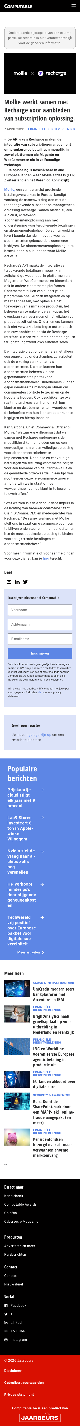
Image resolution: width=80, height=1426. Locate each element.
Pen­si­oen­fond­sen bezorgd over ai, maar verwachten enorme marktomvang (52, 1147)
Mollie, (9, 190)
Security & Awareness (51, 1095)
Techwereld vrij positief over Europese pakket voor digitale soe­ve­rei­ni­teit (21, 930)
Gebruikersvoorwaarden (24, 1383)
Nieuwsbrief (13, 1284)
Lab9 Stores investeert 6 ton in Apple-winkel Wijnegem (20, 828)
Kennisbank (13, 1196)
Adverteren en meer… (20, 1246)
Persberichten (15, 1254)
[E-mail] (9, 581)
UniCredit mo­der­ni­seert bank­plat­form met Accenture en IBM (53, 994)
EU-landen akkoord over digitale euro (54, 1084)
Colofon (10, 1213)
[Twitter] (25, 581)
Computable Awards (20, 1204)
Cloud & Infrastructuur (53, 982)
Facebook (18, 1306)
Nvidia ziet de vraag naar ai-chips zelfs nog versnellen (21, 861)
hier (46, 558)
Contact (10, 1276)
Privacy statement (19, 1395)
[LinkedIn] (17, 581)
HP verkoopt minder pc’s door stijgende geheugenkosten (21, 895)
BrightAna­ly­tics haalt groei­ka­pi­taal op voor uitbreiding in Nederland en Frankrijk (53, 1024)
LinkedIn (17, 1323)
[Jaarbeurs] (40, 1416)
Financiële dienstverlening (51, 129)
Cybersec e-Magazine (21, 1221)
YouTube (18, 1331)
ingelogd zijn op (38, 735)
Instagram (19, 1340)
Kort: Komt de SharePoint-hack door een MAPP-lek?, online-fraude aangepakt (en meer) (53, 1112)
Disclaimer (13, 1371)
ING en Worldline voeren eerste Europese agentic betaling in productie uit (53, 1057)
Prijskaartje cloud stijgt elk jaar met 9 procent (21, 797)
